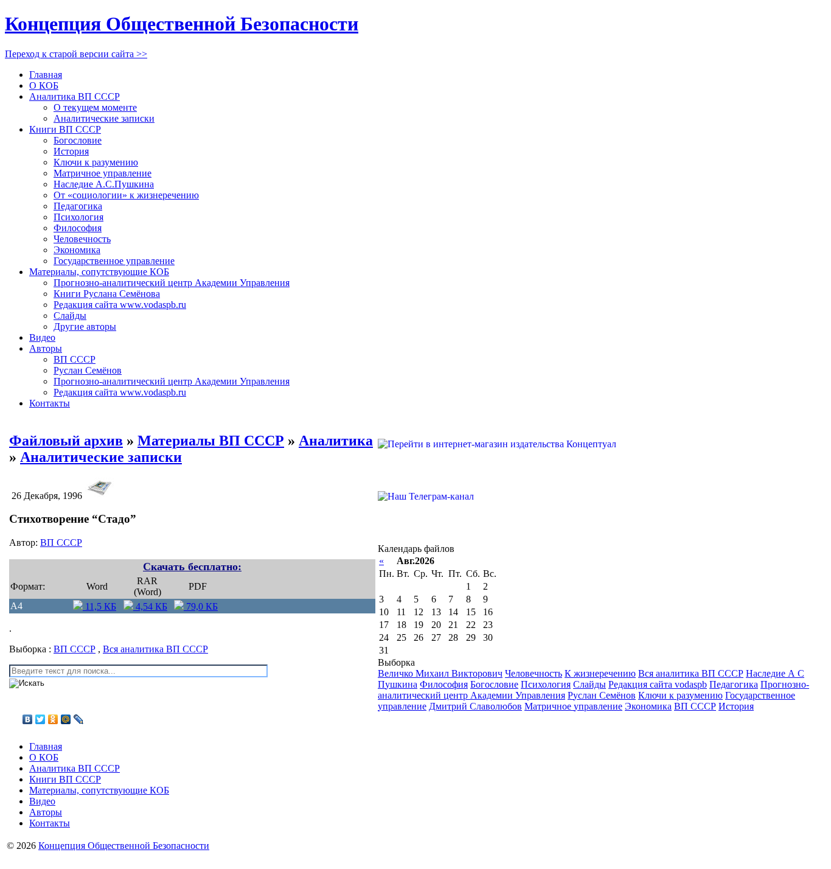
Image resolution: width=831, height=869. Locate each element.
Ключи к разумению (96, 162)
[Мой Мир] (66, 719)
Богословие (78, 140)
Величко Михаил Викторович (440, 673)
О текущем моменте (95, 107)
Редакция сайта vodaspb (657, 684)
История (71, 151)
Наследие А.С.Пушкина (104, 184)
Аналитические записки (104, 118)
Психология (78, 217)
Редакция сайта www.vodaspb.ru (120, 304)
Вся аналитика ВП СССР (155, 649)
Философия (78, 228)
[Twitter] (40, 719)
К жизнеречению (600, 673)
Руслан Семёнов (88, 370)
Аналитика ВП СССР (74, 96)
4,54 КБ (150, 606)
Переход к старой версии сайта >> (76, 54)
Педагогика (78, 206)
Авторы (45, 348)
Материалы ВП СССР (210, 440)
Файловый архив (66, 440)
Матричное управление (102, 173)
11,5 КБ (99, 606)
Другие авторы (85, 326)
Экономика (77, 250)
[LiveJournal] (78, 719)
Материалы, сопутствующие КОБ (99, 272)
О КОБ (43, 85)
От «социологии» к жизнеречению (126, 195)
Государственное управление (114, 261)
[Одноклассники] (53, 719)
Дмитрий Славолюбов (475, 706)
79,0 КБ (201, 606)
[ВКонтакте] (27, 719)
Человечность (82, 239)
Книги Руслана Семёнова (107, 293)
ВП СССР (75, 359)
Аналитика (336, 440)
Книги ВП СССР (65, 129)
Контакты (49, 403)
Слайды (70, 315)
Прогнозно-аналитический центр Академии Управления (172, 282)
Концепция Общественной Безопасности (181, 24)
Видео (42, 337)
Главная (45, 74)
